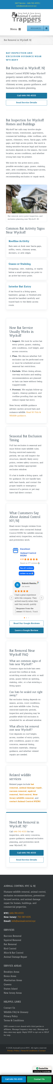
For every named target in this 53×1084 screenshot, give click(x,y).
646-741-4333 (20, 831)
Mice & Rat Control (13, 953)
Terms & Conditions (14, 1020)
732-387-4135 (24, 917)
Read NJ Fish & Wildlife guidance (25, 414)
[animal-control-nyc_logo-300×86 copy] (26, 13)
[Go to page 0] (24, 617)
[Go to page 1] (26, 617)
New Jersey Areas (13, 993)
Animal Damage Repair (15, 957)
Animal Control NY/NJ (28, 554)
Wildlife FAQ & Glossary (16, 1012)
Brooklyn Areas (11, 972)
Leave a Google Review (26, 630)
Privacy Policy (11, 1016)
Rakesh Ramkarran (30, 583)
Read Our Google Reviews (27, 623)
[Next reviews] (41, 597)
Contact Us (9, 1008)
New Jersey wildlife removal (23, 796)
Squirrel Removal (12, 940)
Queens (7, 984)
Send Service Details (26, 102)
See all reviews (26, 568)
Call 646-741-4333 (26, 95)
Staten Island (10, 989)
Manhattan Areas (13, 980)
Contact (42, 1050)
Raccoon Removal (12, 936)
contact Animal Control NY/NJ (24, 801)
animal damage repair (30, 787)
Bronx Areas (10, 976)
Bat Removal (10, 944)
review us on (25, 573)
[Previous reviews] (11, 597)
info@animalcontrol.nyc (26, 5)
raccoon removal (17, 791)
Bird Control (10, 949)
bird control (25, 794)
